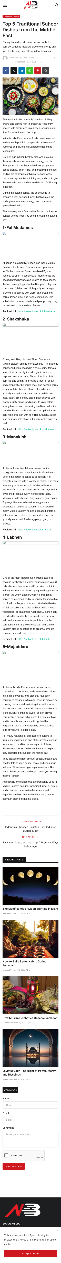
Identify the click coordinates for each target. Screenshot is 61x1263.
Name (6, 1098)
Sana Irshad (8, 1022)
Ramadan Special (11, 16)
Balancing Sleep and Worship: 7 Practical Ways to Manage (30, 844)
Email (6, 1113)
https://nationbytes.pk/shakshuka (36, 429)
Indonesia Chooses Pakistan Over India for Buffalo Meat (30, 828)
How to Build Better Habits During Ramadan (24, 963)
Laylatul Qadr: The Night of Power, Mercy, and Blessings (29, 1072)
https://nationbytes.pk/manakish (35, 529)
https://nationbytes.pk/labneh (33, 639)
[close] (57, 1231)
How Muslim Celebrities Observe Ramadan (30, 1018)
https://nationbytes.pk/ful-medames (37, 311)
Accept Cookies (30, 1253)
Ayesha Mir (7, 913)
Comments (10, 1090)
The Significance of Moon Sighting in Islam (30, 908)
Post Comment (13, 1166)
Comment (8, 1127)
